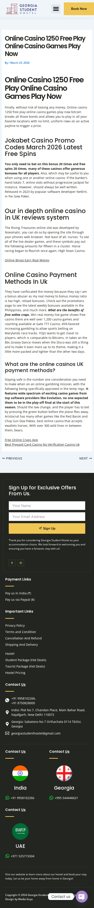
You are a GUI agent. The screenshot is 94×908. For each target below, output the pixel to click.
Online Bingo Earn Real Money (27, 260)
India (20, 787)
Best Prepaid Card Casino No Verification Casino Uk (42, 444)
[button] (56, 8)
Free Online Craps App (21, 440)
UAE (20, 846)
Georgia (64, 787)
